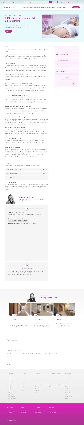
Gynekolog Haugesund (11, 398)
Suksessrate (23, 388)
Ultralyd (10, 15)
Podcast (65, 394)
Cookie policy (9, 360)
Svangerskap (51, 376)
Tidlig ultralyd (52, 378)
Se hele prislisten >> (37, 216)
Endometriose (38, 390)
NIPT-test (51, 380)
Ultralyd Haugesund (11, 390)
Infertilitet (23, 386)
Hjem (6, 15)
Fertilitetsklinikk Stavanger (12, 380)
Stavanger (51, 407)
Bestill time (76, 7)
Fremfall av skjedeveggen (40, 384)
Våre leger (65, 378)
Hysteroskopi (37, 382)
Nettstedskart (9, 358)
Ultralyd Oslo (9, 384)
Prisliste (65, 384)
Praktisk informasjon (67, 380)
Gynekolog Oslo (10, 392)
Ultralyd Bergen (10, 386)
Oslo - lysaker (10, 407)
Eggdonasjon (23, 384)
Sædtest (22, 382)
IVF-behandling (24, 376)
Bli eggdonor (66, 398)
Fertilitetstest (23, 380)
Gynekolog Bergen (10, 394)
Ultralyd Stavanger (10, 388)
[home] (9, 7)
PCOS (36, 392)
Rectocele (37, 386)
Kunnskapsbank (66, 382)
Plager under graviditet (53, 386)
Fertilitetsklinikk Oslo (11, 376)
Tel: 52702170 (9, 356)
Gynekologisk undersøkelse (40, 380)
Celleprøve (37, 378)
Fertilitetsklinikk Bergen (11, 378)
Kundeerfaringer (67, 390)
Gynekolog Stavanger (11, 396)
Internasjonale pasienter (68, 396)
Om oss (65, 376)
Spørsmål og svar (67, 392)
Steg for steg (23, 390)
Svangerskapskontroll (53, 382)
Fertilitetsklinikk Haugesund (12, 382)
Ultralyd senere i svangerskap (55, 384)
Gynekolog (37, 376)
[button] (28, 7)
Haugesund (38, 407)
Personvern (9, 362)
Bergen (22, 407)
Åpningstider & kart (67, 388)
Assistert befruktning (25, 378)
